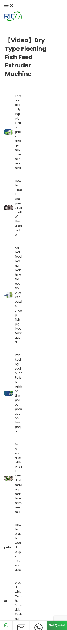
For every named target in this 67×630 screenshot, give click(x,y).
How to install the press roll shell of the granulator (18, 208)
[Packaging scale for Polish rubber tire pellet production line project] (8, 393)
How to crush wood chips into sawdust (18, 547)
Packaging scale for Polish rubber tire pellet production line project (18, 393)
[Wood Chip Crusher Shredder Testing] (8, 600)
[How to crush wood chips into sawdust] (8, 547)
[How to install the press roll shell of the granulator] (8, 207)
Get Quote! (57, 625)
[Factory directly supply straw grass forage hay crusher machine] (8, 131)
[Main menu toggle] (9, 5)
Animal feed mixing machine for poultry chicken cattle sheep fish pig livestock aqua (18, 294)
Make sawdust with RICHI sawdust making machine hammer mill (18, 478)
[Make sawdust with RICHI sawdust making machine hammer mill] (8, 478)
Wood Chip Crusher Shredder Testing (18, 601)
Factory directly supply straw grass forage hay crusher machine (18, 132)
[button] (2, 25)
